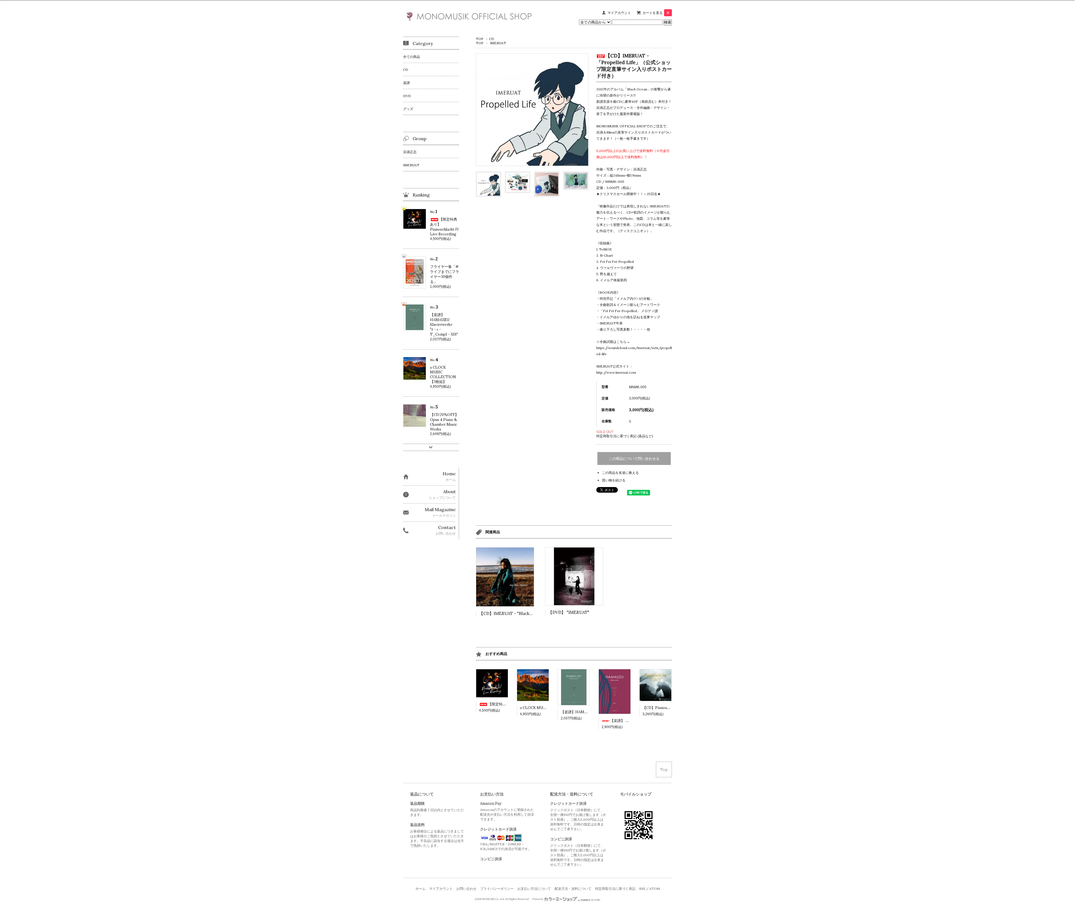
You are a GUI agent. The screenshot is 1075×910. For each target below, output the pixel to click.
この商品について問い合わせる (634, 459)
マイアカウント (619, 13)
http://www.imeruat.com (616, 372)
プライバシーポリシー (497, 888)
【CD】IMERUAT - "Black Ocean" (512, 613)
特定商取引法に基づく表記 (615, 888)
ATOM (654, 888)
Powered (537, 899)
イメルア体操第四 (613, 280)
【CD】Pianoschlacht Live (665, 707)
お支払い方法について (534, 888)
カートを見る (655, 13)
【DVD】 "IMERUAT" (568, 612)
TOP (479, 39)
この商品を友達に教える (620, 473)
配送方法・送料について (573, 888)
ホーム (420, 888)
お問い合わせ (466, 888)
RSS (642, 888)
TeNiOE (605, 249)
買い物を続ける (613, 480)
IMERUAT (498, 43)
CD (491, 39)
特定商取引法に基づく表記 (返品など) (624, 436)
